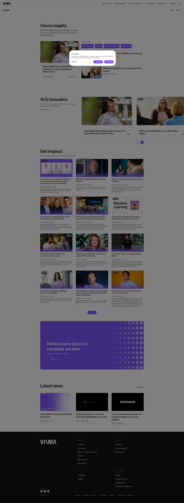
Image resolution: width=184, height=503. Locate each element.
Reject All (98, 61)
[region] (92, 58)
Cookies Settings (74, 61)
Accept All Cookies (108, 61)
